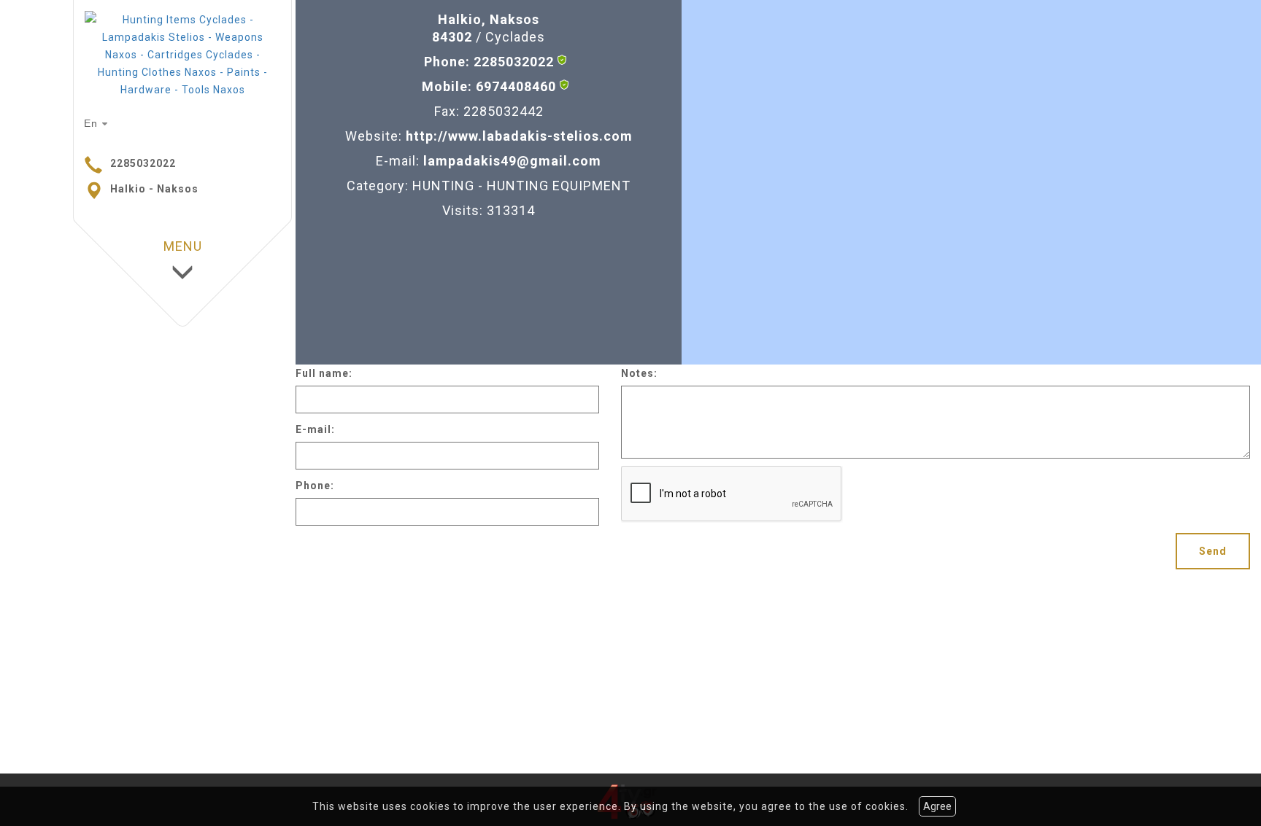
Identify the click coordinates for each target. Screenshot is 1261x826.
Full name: (324, 373)
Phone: (315, 485)
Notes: (639, 373)
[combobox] (97, 124)
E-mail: (315, 429)
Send (1213, 551)
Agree (937, 806)
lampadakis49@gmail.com (512, 160)
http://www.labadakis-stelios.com (519, 136)
